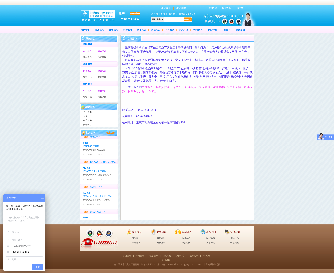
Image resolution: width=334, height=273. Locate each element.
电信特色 (87, 96)
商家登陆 (181, 8)
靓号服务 (87, 120)
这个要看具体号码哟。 (100, 197)
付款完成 (234, 242)
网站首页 (85, 30)
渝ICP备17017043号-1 (168, 264)
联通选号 (113, 30)
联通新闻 (102, 77)
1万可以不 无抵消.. (91, 143)
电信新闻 (102, 96)
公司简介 (226, 30)
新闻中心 (180, 255)
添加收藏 (226, 8)
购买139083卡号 (98, 209)
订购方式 (161, 242)
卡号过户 (87, 116)
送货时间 (186, 242)
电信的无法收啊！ (98, 147)
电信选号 (127, 30)
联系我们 (240, 8)
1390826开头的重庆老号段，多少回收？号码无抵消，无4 (117, 159)
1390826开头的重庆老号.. (95, 168)
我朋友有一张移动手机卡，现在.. (98, 193)
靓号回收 (183, 30)
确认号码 (234, 238)
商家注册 (166, 8)
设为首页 (213, 8)
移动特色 (87, 57)
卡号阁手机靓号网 (212, 264)
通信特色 (197, 30)
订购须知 (161, 238)
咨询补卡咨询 (96, 184)
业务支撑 (212, 30)
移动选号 (99, 30)
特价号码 (141, 30)
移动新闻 (102, 57)
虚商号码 (155, 30)
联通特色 (87, 77)
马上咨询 (111, 132)
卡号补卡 (87, 112)
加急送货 (210, 242)
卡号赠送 (169, 30)
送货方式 (186, 238)
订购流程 (167, 255)
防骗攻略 (87, 124)
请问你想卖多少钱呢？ (100, 172)
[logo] (98, 20)
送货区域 (210, 238)
